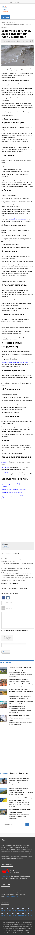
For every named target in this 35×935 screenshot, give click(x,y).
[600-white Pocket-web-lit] (30, 909)
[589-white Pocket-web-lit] (19, 914)
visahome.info (5, 876)
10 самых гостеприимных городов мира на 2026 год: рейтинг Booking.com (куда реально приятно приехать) (21, 704)
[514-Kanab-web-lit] (14, 914)
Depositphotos (27, 933)
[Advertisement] (21, 9)
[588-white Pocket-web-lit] (14, 909)
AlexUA (20, 41)
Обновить (4, 642)
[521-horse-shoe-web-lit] (9, 909)
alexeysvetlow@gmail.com (11, 896)
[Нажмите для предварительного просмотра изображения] (17, 55)
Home (3, 22)
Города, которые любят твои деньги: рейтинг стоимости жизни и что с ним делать (19, 718)
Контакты (17, 2)
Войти (11, 2)
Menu (6, 17)
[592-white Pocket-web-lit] (19, 909)
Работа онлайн (11, 22)
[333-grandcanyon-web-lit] (9, 914)
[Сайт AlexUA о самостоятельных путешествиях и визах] (5, 7)
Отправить (6, 652)
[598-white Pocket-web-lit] (24, 909)
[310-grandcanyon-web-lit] (3, 914)
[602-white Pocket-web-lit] (24, 914)
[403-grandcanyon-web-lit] (3, 909)
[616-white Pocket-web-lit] (30, 914)
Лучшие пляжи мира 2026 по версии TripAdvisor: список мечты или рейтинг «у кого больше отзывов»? (21, 691)
